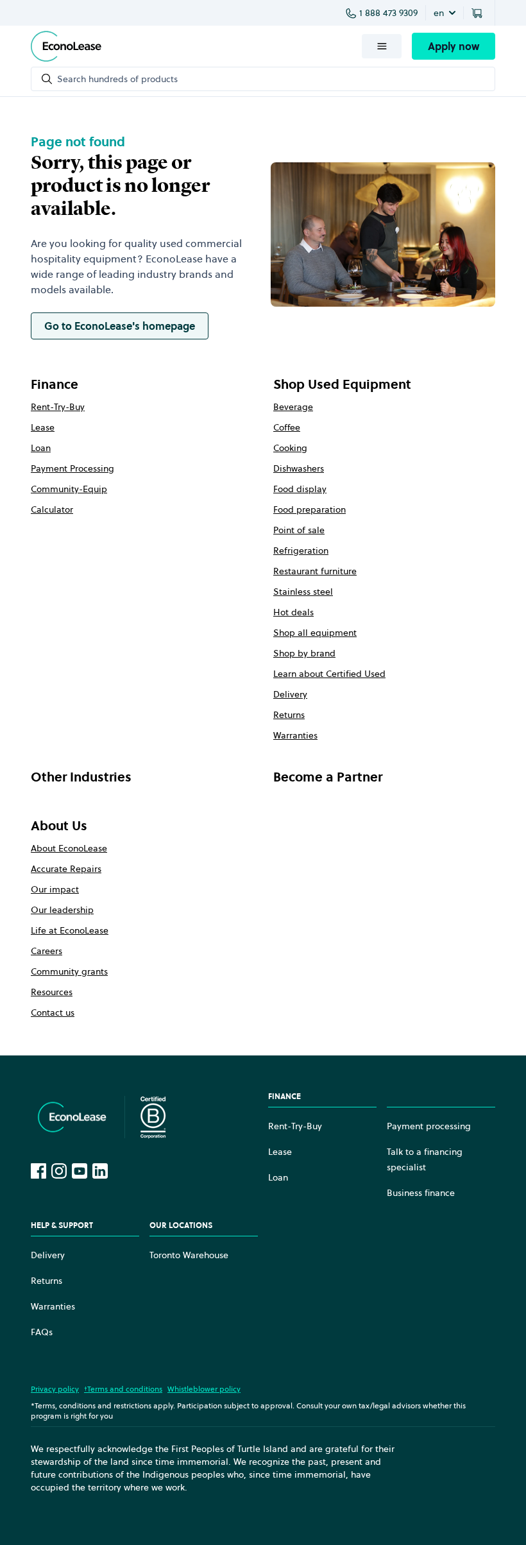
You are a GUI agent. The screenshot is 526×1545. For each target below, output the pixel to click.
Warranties (295, 735)
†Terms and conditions (123, 1388)
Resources (51, 992)
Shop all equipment (315, 632)
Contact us (52, 1012)
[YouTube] (79, 1171)
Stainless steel (303, 591)
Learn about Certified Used (329, 673)
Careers (46, 950)
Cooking (290, 447)
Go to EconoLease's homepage (119, 326)
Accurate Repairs (66, 868)
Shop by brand (304, 653)
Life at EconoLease (69, 930)
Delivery (290, 694)
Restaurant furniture (315, 571)
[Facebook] (38, 1171)
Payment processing (429, 1126)
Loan (41, 447)
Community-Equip (69, 488)
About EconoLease (69, 848)
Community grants (69, 971)
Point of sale (299, 530)
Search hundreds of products (117, 79)
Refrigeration (300, 550)
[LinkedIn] (100, 1171)
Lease (43, 427)
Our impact (55, 889)
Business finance (421, 1192)
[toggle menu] (382, 46)
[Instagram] (59, 1171)
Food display (300, 488)
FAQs (42, 1332)
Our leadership (62, 909)
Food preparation (309, 509)
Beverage (293, 406)
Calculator (52, 509)
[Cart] (479, 13)
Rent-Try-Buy (58, 406)
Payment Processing (72, 468)
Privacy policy (55, 1388)
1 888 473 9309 (388, 12)
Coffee (286, 427)
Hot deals (293, 612)
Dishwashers (298, 468)
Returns (289, 714)
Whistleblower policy (204, 1388)
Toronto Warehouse (188, 1255)
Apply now (453, 46)
